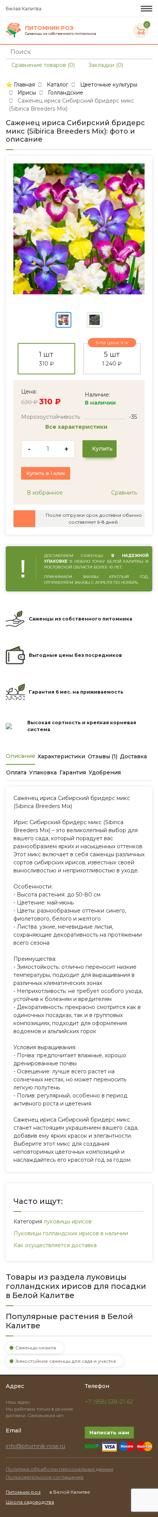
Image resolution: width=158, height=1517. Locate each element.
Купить (102, 448)
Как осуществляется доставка (55, 1245)
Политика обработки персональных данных (59, 1469)
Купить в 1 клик (45, 473)
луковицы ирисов (68, 1221)
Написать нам (109, 1432)
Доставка (133, 756)
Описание (20, 756)
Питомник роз (23, 1492)
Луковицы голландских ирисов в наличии (70, 1233)
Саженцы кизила (35, 1347)
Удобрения (105, 772)
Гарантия (72, 772)
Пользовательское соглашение (45, 1477)
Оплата (16, 772)
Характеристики (61, 756)
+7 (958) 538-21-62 (109, 1401)
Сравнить (123, 492)
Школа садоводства (30, 1502)
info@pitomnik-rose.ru (35, 1446)
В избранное (44, 492)
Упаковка (43, 772)
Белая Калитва (24, 8)
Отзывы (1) (102, 756)
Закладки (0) (105, 65)
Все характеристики (77, 426)
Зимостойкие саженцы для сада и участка (65, 1361)
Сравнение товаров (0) (42, 65)
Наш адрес (18, 1402)
